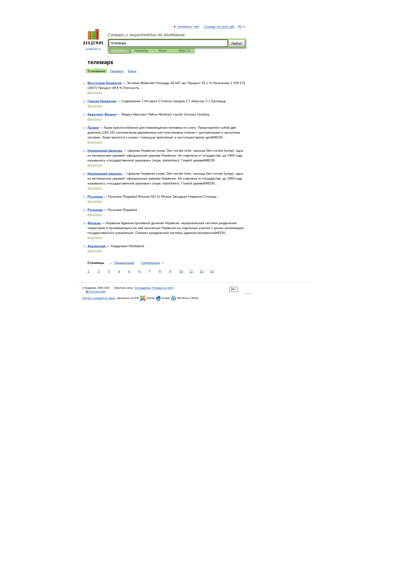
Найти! (237, 43)
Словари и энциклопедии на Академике (146, 35)
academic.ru (93, 49)
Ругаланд (95, 210)
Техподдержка (142, 287)
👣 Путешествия (96, 291)
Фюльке (94, 223)
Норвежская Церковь (105, 150)
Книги (163, 50)
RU (240, 26)
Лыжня (93, 127)
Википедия (94, 92)
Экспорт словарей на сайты (98, 298)
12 (202, 271)
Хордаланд (96, 246)
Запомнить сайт (188, 26)
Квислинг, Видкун (101, 114)
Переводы (141, 50)
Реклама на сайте (162, 287)
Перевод (116, 71)
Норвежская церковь (104, 173)
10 (181, 271)
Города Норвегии (101, 101)
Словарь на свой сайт (219, 26)
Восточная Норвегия (104, 83)
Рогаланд (95, 196)
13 (212, 271)
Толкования (119, 50)
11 (191, 271)
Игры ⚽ (184, 50)
